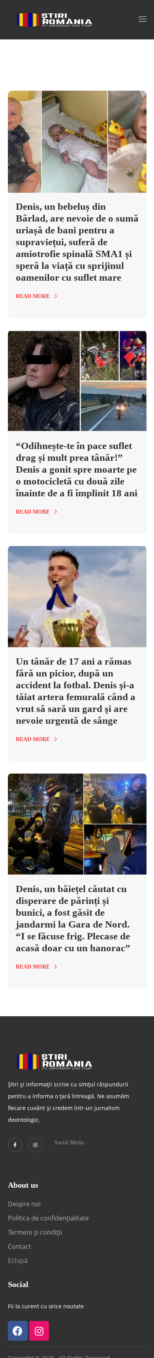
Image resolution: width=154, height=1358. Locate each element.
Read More (33, 296)
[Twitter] (15, 1145)
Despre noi (24, 1204)
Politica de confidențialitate (48, 1218)
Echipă (18, 1260)
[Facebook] (18, 1331)
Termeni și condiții (35, 1232)
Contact (20, 1246)
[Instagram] (35, 1145)
